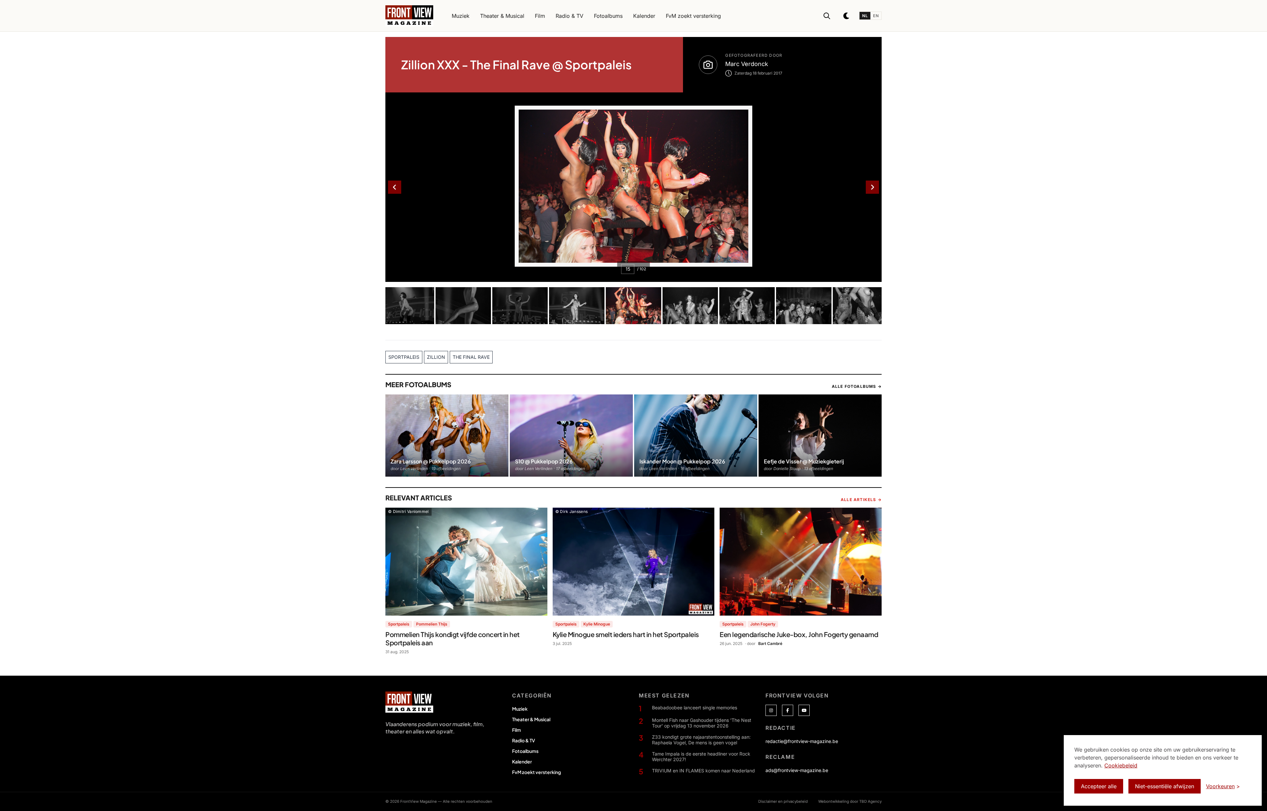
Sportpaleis (398, 624)
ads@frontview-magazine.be (796, 770)
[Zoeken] (827, 16)
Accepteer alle (1099, 786)
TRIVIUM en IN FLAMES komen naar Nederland (703, 770)
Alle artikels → (861, 499)
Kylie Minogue (596, 624)
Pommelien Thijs (431, 624)
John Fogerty (762, 624)
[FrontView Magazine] (409, 702)
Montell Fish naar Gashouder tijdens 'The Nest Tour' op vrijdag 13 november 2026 (701, 723)
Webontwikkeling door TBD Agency (850, 801)
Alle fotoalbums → (857, 386)
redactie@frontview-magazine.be (801, 741)
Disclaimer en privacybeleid (783, 801)
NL (865, 15)
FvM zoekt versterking (536, 772)
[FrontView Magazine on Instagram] (771, 710)
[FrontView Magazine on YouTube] (804, 710)
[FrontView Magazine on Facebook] (787, 710)
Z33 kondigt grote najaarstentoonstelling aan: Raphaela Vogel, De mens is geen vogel (701, 740)
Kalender (522, 761)
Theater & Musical (531, 719)
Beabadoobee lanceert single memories (694, 707)
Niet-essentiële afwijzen (1164, 786)
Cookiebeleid (1120, 765)
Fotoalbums (525, 751)
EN (876, 15)
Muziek (520, 709)
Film (516, 730)
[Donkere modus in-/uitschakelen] (846, 16)
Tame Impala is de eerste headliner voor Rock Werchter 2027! (701, 756)
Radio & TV (523, 740)
